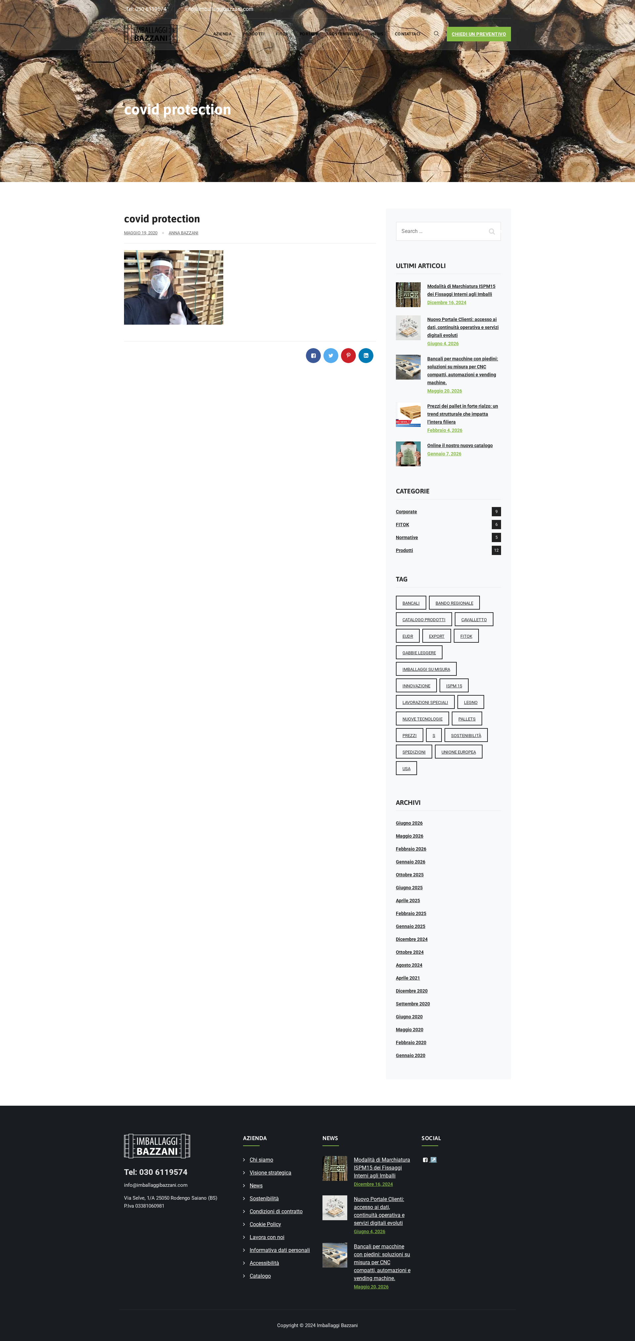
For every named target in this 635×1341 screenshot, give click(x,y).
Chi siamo (261, 1160)
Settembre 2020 (413, 1003)
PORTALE (309, 33)
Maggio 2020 (409, 1029)
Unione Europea (459, 752)
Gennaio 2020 (410, 1055)
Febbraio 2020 (411, 1042)
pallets (467, 719)
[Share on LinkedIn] (366, 355)
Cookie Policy (265, 1224)
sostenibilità (466, 735)
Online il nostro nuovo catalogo (460, 445)
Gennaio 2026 (410, 861)
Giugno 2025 (409, 887)
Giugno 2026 (409, 823)
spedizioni (414, 752)
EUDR (407, 636)
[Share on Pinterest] (348, 355)
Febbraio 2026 (411, 849)
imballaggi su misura (426, 669)
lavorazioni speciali (425, 702)
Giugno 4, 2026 (443, 343)
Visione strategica (270, 1173)
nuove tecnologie (422, 719)
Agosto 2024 (409, 965)
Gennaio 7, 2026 (444, 453)
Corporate (406, 511)
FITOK (282, 33)
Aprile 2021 (408, 978)
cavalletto (474, 619)
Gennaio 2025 (410, 926)
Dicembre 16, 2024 (446, 302)
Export (436, 636)
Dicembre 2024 (412, 939)
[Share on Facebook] (313, 355)
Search (493, 231)
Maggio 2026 (409, 836)
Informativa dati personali (280, 1250)
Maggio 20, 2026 (444, 390)
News (377, 33)
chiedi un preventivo (479, 34)
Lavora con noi (267, 1237)
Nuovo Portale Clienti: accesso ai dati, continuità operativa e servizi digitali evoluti (463, 327)
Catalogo (260, 1276)
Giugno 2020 (409, 1016)
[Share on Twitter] (330, 355)
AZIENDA (222, 33)
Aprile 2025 (408, 900)
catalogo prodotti (423, 619)
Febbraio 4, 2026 (444, 430)
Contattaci (408, 33)
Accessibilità (264, 1263)
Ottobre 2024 (410, 952)
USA (406, 768)
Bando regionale (454, 603)
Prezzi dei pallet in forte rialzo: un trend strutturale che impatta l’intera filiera (462, 414)
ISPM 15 (454, 685)
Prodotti (254, 33)
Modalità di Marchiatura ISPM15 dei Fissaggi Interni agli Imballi (382, 1168)
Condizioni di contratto (276, 1211)
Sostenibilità (344, 33)
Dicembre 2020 (412, 991)
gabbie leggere (419, 652)
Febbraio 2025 (411, 913)
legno (471, 702)
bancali (411, 603)
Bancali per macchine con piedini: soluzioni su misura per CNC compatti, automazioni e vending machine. (382, 1262)
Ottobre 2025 (410, 874)
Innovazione (416, 685)
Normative (407, 537)
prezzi (409, 735)
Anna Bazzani (183, 232)
